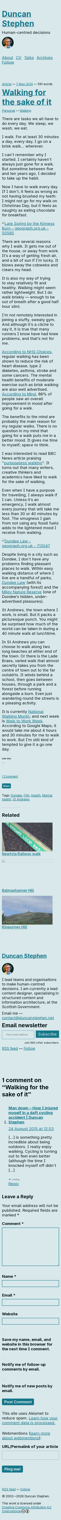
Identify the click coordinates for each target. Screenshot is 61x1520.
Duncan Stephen (18, 18)
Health (36, 795)
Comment (13, 1223)
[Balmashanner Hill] (27, 873)
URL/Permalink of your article (30, 1446)
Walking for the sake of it (27, 97)
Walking (25, 111)
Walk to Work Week (24, 721)
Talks (29, 57)
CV (18, 57)
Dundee (16, 795)
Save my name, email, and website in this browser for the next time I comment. (27, 1344)
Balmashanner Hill (18, 890)
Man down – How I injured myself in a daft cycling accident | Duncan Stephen (33, 1115)
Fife (26, 795)
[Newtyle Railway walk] (27, 837)
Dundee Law (13, 582)
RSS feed (10, 1048)
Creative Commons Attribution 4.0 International (26, 1509)
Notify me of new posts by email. (27, 1388)
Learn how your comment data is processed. (30, 1420)
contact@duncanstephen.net (28, 1018)
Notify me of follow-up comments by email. (24, 1367)
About (7, 57)
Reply (13, 1183)
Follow (8, 62)
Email (8, 1295)
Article (6, 84)
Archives (45, 57)
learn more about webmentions (26, 1435)
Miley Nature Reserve (22, 592)
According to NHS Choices (26, 351)
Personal (8, 111)
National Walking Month (23, 714)
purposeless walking (23, 463)
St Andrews (21, 799)
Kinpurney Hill (14, 927)
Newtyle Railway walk (21, 854)
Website (10, 1314)
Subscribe (47, 1034)
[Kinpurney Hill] (27, 910)
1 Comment (10, 776)
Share (6, 786)
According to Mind (19, 394)
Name (9, 1276)
